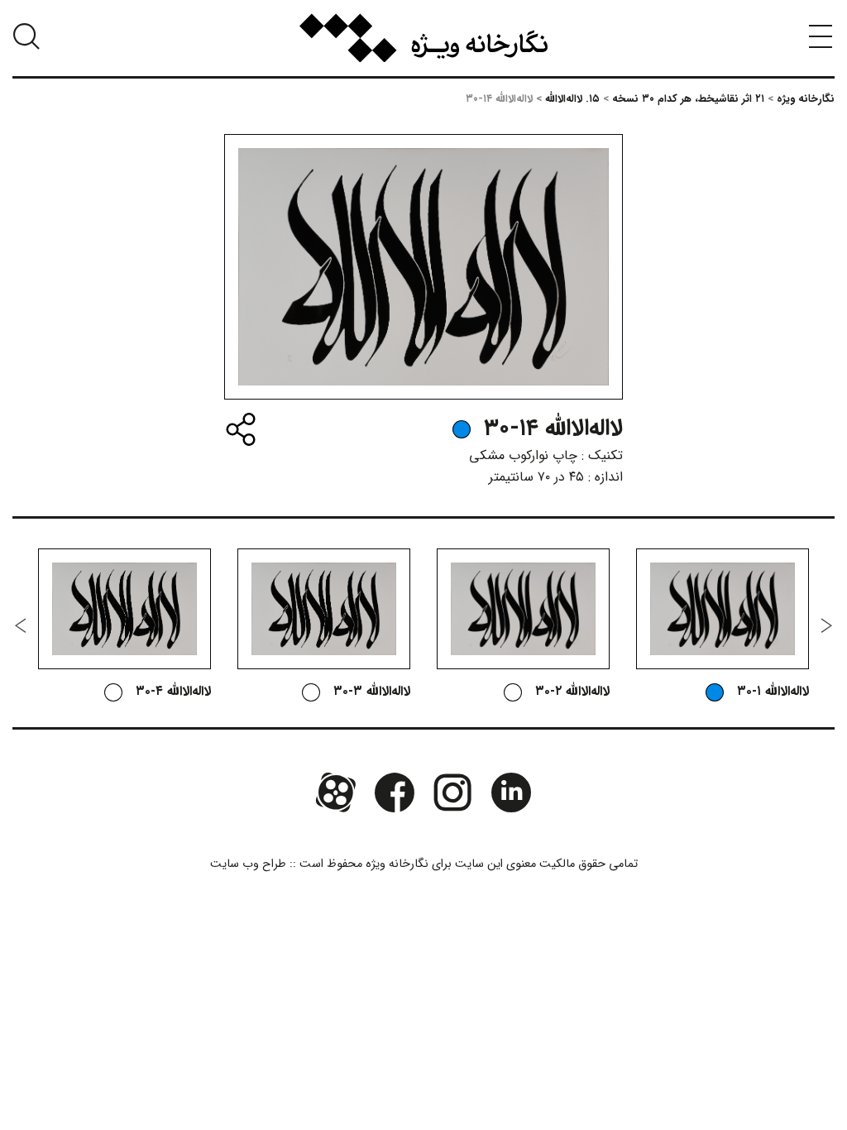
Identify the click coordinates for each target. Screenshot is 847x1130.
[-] (461, 429)
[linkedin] (510, 792)
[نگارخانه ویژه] (423, 38)
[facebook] (395, 792)
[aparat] (336, 792)
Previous (826, 625)
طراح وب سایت (248, 864)
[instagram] (452, 792)
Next (20, 625)
